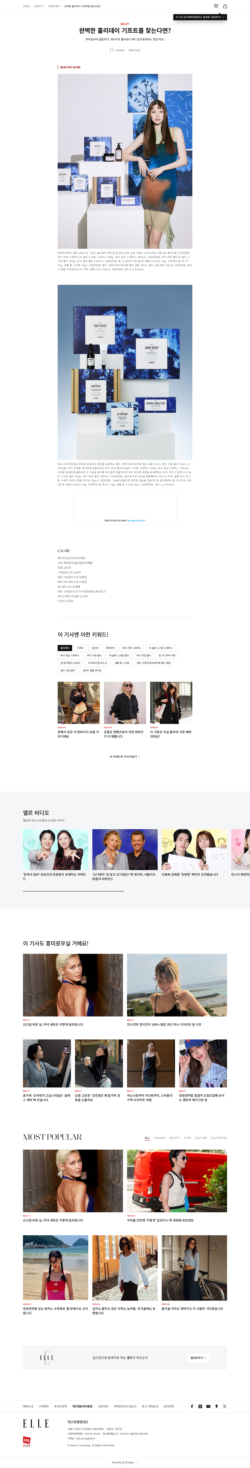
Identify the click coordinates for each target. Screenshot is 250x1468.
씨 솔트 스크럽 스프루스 (161, 648)
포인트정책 (60, 1406)
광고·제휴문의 (150, 1406)
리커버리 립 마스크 (97, 663)
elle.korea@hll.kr (85, 1438)
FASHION (159, 1138)
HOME (26, 6)
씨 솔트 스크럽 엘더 (119, 655)
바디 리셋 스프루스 (131, 648)
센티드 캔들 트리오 (92, 670)
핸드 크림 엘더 (68, 670)
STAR (187, 1138)
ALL (147, 1138)
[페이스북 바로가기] (192, 1406)
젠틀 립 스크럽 (122, 663)
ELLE (121, 50)
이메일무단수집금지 (125, 1406)
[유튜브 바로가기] (208, 1406)
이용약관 (103, 1406)
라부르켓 (110, 648)
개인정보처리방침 (82, 1406)
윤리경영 (169, 1406)
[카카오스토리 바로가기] (216, 1406)
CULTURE (201, 1138)
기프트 (80, 648)
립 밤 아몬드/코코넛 (70, 663)
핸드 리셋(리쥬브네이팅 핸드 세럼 (153, 663)
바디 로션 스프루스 (70, 655)
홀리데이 (65, 648)
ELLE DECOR (219, 1138)
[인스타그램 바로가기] (200, 1406)
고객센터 (44, 1406)
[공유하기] (225, 6)
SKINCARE (54, 6)
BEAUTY (39, 6)
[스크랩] (216, 6)
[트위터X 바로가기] (224, 1406)
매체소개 (28, 1406)
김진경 (94, 648)
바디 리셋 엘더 (94, 655)
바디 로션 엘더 (144, 655)
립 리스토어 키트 (167, 655)
